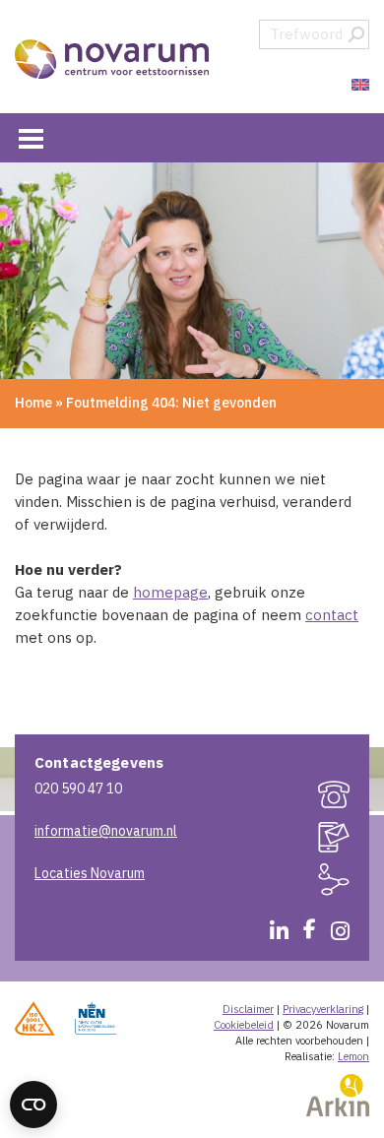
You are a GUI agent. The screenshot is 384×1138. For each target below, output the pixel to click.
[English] (358, 85)
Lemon (353, 1056)
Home (33, 402)
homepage (170, 592)
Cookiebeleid (244, 1025)
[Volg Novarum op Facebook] (302, 934)
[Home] (113, 59)
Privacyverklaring (323, 1009)
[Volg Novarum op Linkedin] (271, 934)
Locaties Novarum (89, 873)
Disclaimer (248, 1009)
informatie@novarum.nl (105, 831)
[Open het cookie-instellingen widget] (33, 1104)
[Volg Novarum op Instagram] (333, 934)
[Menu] (31, 136)
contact (331, 614)
